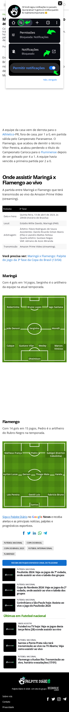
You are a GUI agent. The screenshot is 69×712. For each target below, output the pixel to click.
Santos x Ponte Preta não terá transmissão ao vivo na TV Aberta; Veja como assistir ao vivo (41, 646)
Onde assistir (25, 623)
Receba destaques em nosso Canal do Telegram (34, 562)
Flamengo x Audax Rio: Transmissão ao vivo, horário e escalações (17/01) (41, 661)
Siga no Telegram (65, 699)
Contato (6, 701)
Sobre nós (7, 696)
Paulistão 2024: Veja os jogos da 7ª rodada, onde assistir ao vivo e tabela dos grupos (41, 574)
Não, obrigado (50, 79)
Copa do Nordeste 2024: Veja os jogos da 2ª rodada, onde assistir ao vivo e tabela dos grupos (41, 590)
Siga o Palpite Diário (14, 517)
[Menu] (5, 5)
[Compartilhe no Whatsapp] (39, 533)
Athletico (8, 134)
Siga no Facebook (48, 699)
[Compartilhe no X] (29, 533)
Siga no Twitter (53, 699)
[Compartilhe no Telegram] (45, 533)
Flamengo (9, 554)
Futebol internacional (40, 548)
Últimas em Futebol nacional (25, 616)
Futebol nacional (13, 542)
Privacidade (8, 707)
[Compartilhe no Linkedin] (34, 533)
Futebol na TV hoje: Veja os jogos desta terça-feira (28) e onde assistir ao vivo (40, 628)
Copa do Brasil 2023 (14, 548)
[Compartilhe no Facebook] (23, 533)
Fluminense (49, 152)
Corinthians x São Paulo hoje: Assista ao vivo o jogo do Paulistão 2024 (40, 604)
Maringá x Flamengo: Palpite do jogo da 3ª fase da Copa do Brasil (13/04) (34, 258)
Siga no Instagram (59, 699)
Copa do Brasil (34, 542)
